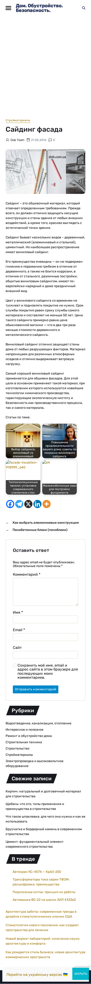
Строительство (17, 748)
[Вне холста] (8, 8)
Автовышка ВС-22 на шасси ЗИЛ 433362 (44, 900)
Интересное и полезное (24, 730)
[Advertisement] (45, 63)
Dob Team (17, 140)
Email (19, 630)
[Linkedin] (37, 504)
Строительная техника (24, 742)
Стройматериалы (18, 120)
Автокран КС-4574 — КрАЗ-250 (37, 872)
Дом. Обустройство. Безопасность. (39, 8)
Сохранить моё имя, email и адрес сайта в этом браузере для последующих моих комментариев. (48, 671)
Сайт (17, 648)
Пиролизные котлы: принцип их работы (44, 892)
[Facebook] (10, 504)
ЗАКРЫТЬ (80, 973)
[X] (28, 504)
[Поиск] (83, 8)
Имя (18, 612)
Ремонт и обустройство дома (29, 736)
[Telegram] (19, 504)
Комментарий (26, 574)
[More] (46, 504)
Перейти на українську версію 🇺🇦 (37, 974)
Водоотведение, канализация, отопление (38, 723)
